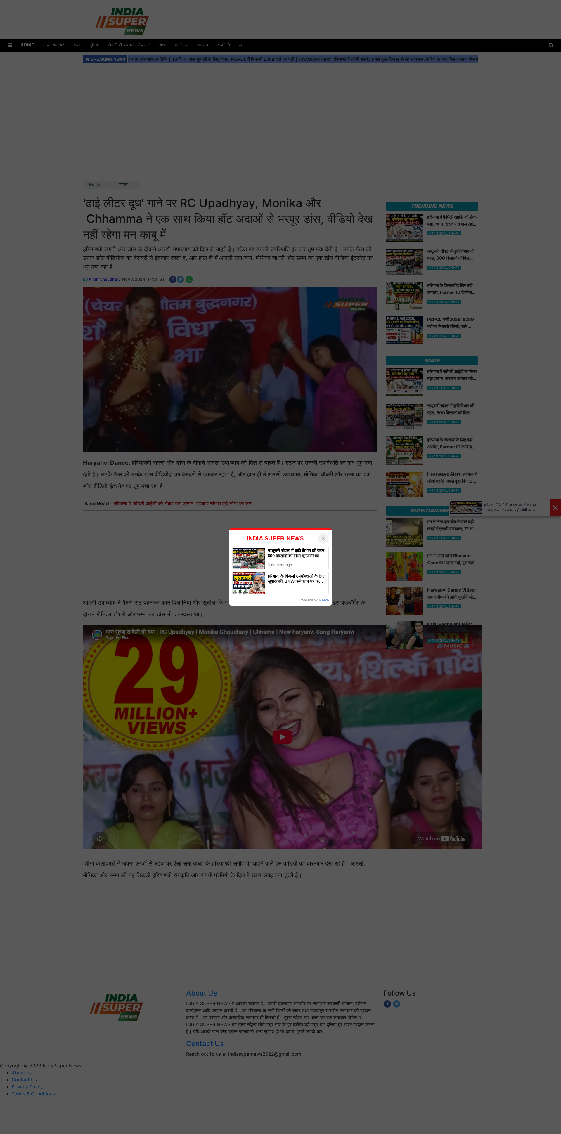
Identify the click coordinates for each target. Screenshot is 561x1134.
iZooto (324, 600)
